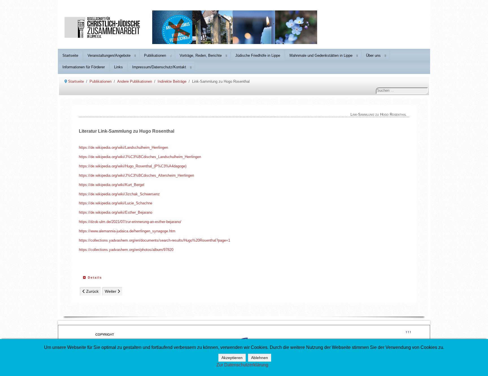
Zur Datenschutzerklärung (242, 364)
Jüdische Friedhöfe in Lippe (257, 55)
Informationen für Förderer (83, 67)
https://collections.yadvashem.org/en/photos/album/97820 (126, 250)
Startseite (70, 55)
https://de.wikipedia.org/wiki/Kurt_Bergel (111, 185)
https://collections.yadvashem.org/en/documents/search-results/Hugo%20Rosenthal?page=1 (154, 240)
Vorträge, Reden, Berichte (201, 55)
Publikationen (155, 55)
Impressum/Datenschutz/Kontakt (159, 67)
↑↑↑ (408, 331)
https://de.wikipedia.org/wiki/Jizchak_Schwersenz (119, 194)
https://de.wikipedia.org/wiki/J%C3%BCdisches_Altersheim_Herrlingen (136, 175)
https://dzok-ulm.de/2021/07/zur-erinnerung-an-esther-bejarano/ (130, 222)
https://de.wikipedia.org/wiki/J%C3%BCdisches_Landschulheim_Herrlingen (140, 157)
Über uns (373, 55)
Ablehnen (259, 357)
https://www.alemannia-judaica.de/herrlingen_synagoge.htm (127, 231)
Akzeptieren (232, 357)
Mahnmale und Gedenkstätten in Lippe (320, 55)
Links (118, 67)
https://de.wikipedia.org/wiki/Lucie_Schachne (115, 203)
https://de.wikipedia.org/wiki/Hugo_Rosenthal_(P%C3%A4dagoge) (132, 166)
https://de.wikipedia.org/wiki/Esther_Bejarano (115, 212)
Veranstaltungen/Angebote (109, 55)
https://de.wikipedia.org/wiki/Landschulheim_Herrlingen (123, 147)
